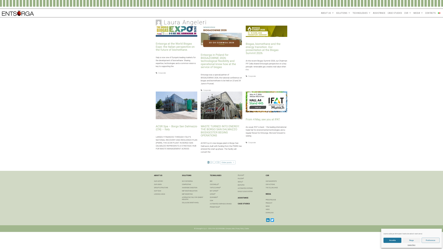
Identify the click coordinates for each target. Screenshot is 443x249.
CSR (406, 13)
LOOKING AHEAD (159, 194)
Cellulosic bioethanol (190, 202)
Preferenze (430, 240)
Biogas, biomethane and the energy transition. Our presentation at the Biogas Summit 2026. (263, 48)
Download (270, 212)
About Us (326, 13)
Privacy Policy (240, 228)
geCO (240, 182)
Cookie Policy (411, 245)
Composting (186, 184)
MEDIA (416, 13)
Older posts (227, 162)
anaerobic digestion (189, 187)
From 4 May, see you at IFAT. (263, 119)
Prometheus (215, 207)
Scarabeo (214, 197)
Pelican (241, 175)
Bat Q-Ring (214, 191)
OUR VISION (158, 184)
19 (218, 162)
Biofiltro (241, 185)
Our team (157, 191)
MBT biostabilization (189, 191)
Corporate (162, 73)
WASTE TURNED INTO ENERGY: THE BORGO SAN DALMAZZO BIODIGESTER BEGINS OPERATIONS (220, 131)
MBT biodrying (187, 194)
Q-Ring (212, 194)
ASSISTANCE (379, 13)
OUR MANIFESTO (271, 181)
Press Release (271, 200)
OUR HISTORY (158, 181)
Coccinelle (214, 184)
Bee (211, 181)
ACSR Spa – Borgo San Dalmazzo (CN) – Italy (176, 128)
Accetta (392, 240)
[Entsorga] (18, 13)
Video (268, 209)
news (268, 206)
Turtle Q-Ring (215, 187)
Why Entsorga (187, 181)
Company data (230, 228)
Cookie (247, 228)
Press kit (269, 203)
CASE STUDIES (244, 204)
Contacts (430, 13)
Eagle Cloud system (245, 191)
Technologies (360, 13)
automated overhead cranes (221, 204)
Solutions (341, 13)
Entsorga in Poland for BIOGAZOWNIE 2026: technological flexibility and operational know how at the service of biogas (218, 61)
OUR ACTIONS (270, 184)
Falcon (241, 178)
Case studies (395, 13)
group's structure (161, 187)
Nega (411, 240)
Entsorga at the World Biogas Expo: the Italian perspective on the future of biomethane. (175, 46)
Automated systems (245, 188)
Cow (211, 200)
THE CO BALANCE (272, 187)
